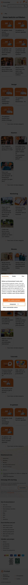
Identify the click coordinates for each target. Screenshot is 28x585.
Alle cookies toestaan (14, 300)
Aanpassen (13, 304)
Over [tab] (23, 276)
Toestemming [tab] (5, 276)
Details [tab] (14, 276)
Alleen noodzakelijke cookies (10, 307)
